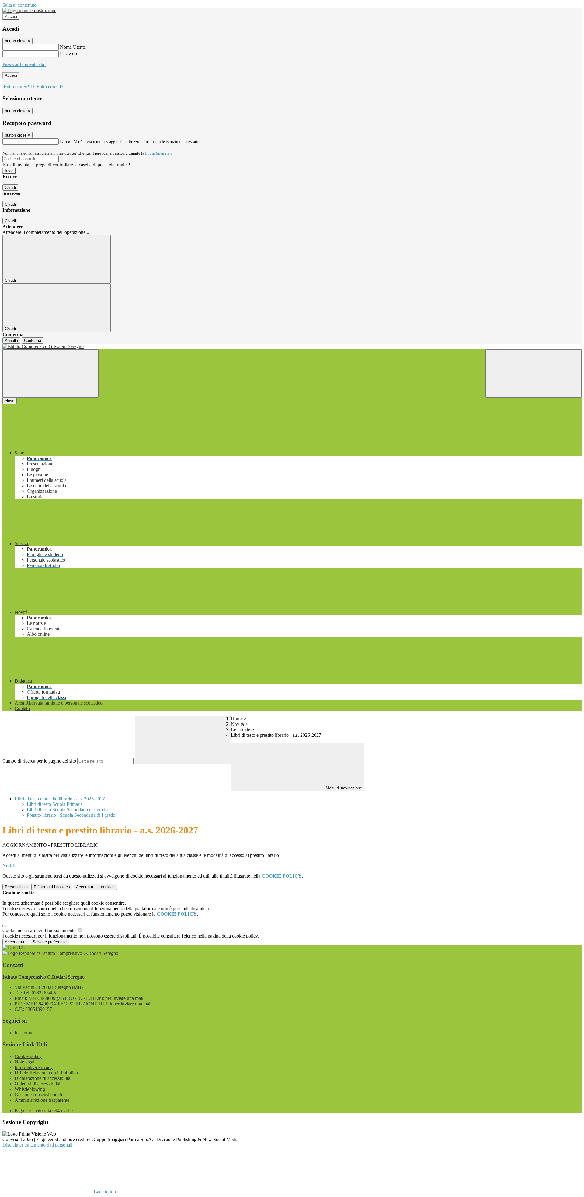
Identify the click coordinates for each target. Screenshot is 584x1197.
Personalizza (16, 887)
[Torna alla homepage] (292, 346)
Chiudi (10, 187)
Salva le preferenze (50, 942)
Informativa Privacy (34, 1067)
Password (69, 53)
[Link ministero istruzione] (29, 10)
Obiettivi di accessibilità (37, 1083)
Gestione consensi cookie (39, 1094)
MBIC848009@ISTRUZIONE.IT (85, 998)
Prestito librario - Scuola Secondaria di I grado (71, 815)
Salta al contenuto (19, 5)
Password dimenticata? (24, 64)
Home (237, 718)
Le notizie (240, 729)
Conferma (32, 340)
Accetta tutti (95, 887)
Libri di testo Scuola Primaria (55, 804)
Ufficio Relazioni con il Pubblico (46, 1072)
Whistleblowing (30, 1089)
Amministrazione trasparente (42, 1100)
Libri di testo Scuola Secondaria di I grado (67, 809)
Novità (237, 724)
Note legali (25, 1061)
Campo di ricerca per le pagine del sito (39, 761)
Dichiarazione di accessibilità (42, 1078)
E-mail (66, 141)
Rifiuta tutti (52, 887)
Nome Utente (73, 47)
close (9, 400)
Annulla (11, 340)
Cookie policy (28, 1056)
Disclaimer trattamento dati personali (37, 1144)
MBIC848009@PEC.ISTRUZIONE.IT (88, 1003)
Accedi (11, 16)
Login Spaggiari (158, 153)
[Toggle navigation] (50, 373)
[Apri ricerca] (533, 373)
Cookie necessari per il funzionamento (39, 930)
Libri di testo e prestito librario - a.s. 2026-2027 (60, 798)
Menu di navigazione (343, 788)
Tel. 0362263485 (39, 992)
